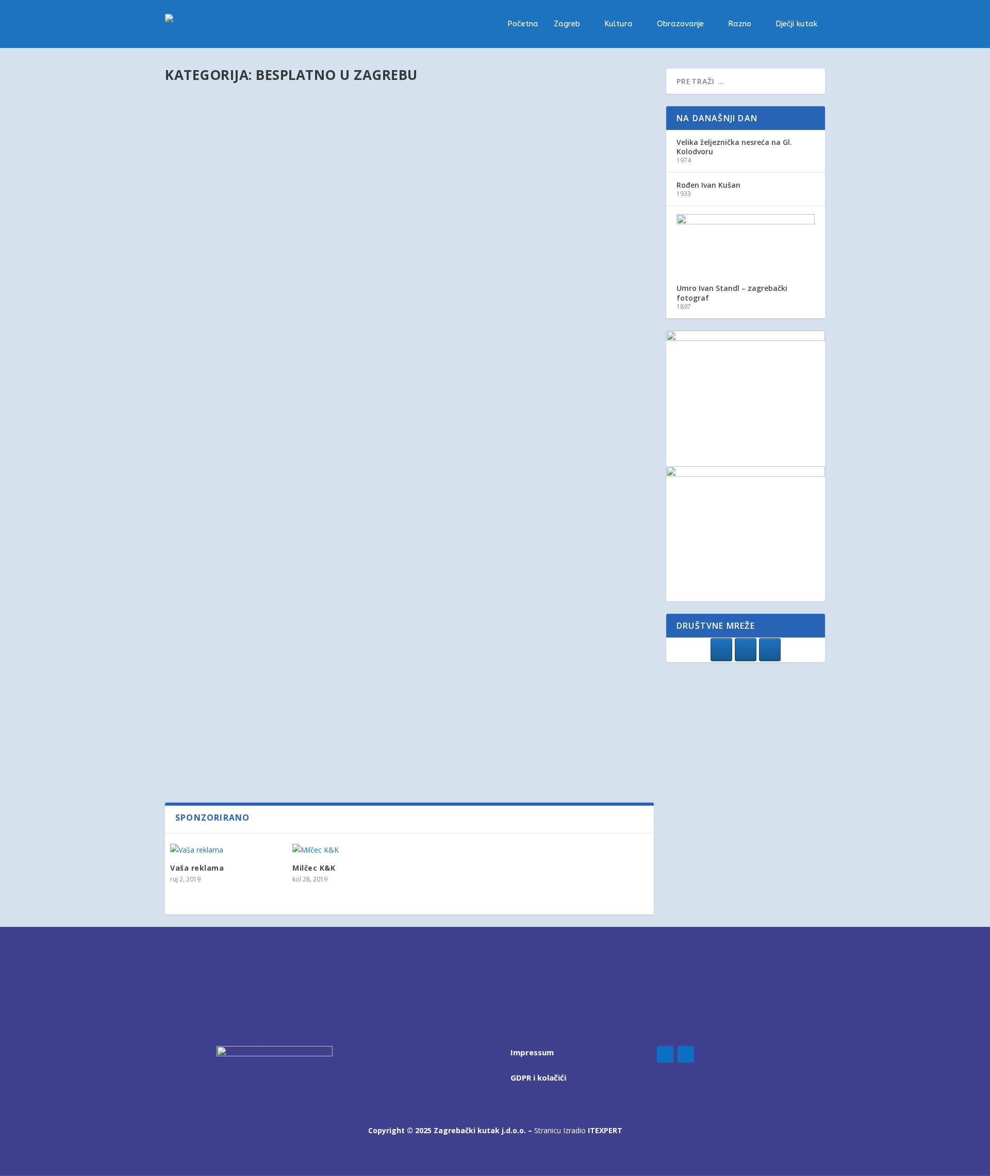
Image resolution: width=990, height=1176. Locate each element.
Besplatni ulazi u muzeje (233, 460)
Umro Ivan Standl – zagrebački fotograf (731, 292)
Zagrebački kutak (209, 133)
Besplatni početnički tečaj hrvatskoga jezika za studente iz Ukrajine (341, 117)
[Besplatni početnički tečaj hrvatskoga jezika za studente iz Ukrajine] (341, 96)
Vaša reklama (197, 868)
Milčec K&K (313, 868)
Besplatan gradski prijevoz (240, 358)
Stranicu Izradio (578, 1130)
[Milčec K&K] (348, 850)
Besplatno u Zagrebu (315, 133)
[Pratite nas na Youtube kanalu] (770, 649)
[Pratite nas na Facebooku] (721, 649)
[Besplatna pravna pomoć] (336, 681)
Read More (198, 173)
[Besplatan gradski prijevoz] (331, 336)
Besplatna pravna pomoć (236, 703)
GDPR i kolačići (538, 1077)
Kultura (618, 24)
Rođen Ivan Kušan (708, 185)
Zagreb (567, 24)
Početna (522, 24)
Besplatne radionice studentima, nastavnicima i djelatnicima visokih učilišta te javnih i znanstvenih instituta (389, 238)
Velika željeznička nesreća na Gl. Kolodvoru (734, 146)
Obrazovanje (680, 24)
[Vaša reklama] (226, 850)
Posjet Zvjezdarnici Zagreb (239, 588)
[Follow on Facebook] (665, 1054)
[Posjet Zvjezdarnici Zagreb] (344, 566)
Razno (739, 24)
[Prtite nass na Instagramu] (745, 649)
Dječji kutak (796, 24)
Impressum (532, 1052)
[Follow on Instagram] (686, 1054)
